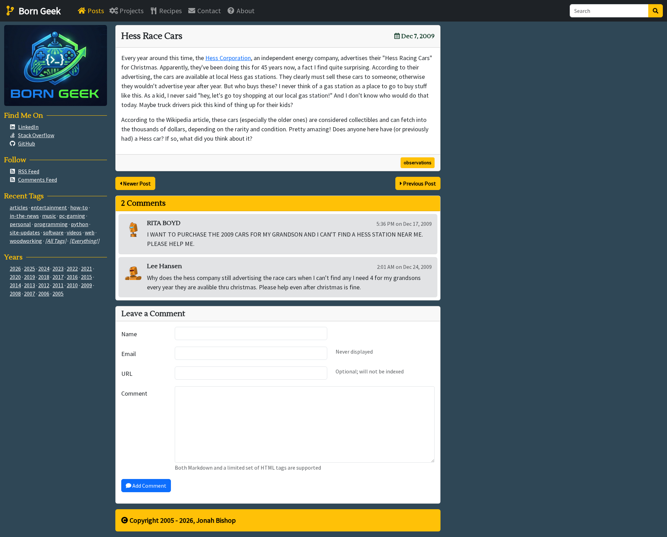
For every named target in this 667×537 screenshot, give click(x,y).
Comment (134, 393)
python (79, 224)
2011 (58, 285)
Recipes (170, 10)
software (53, 232)
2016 (72, 276)
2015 (86, 276)
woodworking (26, 240)
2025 (29, 268)
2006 (43, 293)
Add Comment (148, 485)
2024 (43, 268)
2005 (58, 293)
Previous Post (419, 183)
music (49, 215)
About (245, 10)
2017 (58, 276)
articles (19, 207)
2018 (43, 276)
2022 (72, 268)
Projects (130, 10)
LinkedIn (28, 126)
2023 (58, 268)
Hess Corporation (228, 58)
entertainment (49, 207)
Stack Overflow (36, 135)
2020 (15, 276)
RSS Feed (28, 171)
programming (51, 224)
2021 (86, 268)
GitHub (26, 143)
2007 (29, 293)
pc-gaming (72, 215)
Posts (95, 10)
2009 (86, 285)
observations (417, 162)
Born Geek (38, 11)
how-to (79, 207)
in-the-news (24, 215)
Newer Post (136, 183)
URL (126, 374)
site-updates (25, 232)
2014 (15, 285)
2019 (29, 276)
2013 (29, 285)
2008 (15, 293)
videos (74, 232)
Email (128, 354)
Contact (208, 10)
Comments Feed (37, 179)
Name (129, 334)
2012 (43, 285)
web (89, 232)
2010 (72, 285)
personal (20, 224)
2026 (15, 268)
